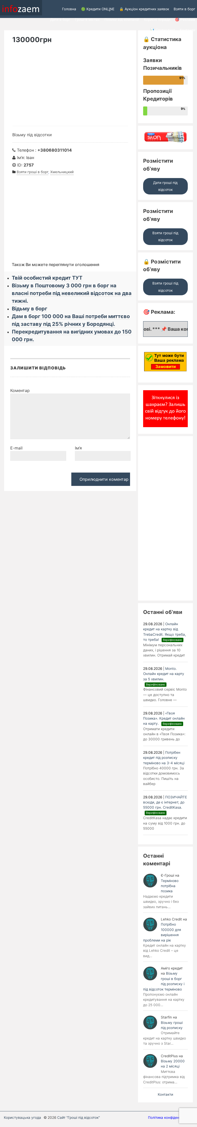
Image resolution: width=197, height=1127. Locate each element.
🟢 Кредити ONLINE (97, 9)
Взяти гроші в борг (32, 172)
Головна (69, 9)
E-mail (16, 447)
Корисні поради (157, 19)
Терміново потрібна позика (170, 886)
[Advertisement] (70, 87)
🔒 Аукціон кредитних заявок (144, 9)
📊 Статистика (162, 30)
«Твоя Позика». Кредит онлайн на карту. (164, 718)
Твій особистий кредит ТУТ (47, 278)
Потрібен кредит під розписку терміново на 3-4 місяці (163, 757)
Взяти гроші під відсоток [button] (165, 236)
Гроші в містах (87, 19)
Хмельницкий (62, 172)
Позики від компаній (121, 19)
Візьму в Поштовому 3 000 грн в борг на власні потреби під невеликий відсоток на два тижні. (72, 293)
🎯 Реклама (185, 19)
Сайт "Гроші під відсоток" (78, 1117)
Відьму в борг (29, 309)
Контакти (187, 30)
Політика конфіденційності (170, 1117)
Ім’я (78, 447)
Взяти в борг (184, 9)
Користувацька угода (22, 1117)
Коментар (20, 390)
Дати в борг (60, 19)
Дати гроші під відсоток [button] (165, 186)
